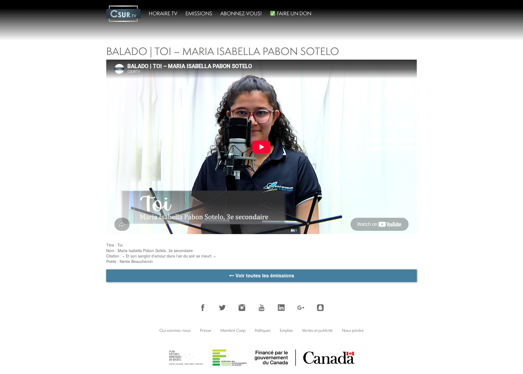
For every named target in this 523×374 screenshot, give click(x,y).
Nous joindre (353, 330)
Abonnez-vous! (241, 13)
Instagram (242, 307)
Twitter (222, 307)
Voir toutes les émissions (264, 275)
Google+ (300, 307)
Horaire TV (163, 13)
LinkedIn (281, 307)
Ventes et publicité (317, 330)
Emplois (286, 330)
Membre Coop (232, 330)
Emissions (199, 13)
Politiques (262, 330)
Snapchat (320, 307)
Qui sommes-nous (175, 330)
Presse (205, 330)
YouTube (261, 307)
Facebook (202, 307)
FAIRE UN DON (293, 13)
